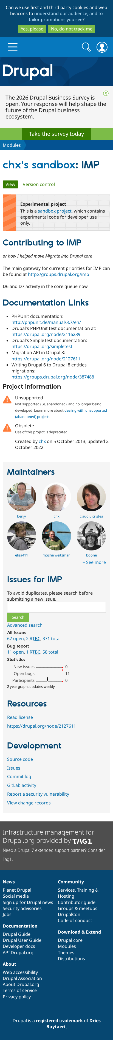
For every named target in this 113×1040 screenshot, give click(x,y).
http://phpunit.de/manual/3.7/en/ (46, 322)
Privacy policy (17, 997)
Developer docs (19, 946)
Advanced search (25, 625)
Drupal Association (22, 978)
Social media (16, 896)
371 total (52, 638)
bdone (91, 555)
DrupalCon (69, 914)
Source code (20, 759)
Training (85, 890)
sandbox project (55, 211)
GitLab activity (21, 785)
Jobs (7, 914)
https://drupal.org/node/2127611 (46, 359)
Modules (12, 145)
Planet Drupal (17, 890)
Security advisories (22, 908)
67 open (15, 638)
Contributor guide (76, 902)
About (9, 964)
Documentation (20, 926)
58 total (50, 652)
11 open (15, 652)
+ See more (94, 562)
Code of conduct (75, 920)
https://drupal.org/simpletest (42, 346)
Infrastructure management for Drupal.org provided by (48, 836)
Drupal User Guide (22, 940)
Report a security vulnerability (38, 794)
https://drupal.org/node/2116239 (46, 334)
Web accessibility (20, 972)
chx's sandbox (39, 165)
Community (71, 882)
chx (42, 441)
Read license (20, 717)
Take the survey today (56, 133)
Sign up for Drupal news (28, 902)
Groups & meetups (77, 908)
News (9, 882)
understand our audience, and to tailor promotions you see (66, 16)
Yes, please (32, 29)
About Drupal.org (21, 984)
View (11, 184)
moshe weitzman (56, 555)
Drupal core (70, 940)
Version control (39, 184)
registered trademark (59, 1021)
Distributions (71, 959)
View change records (29, 803)
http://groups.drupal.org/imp (58, 274)
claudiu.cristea (91, 516)
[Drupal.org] (56, 72)
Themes (66, 952)
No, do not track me (71, 29)
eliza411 (21, 555)
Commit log (19, 776)
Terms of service (20, 990)
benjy (21, 516)
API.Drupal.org (18, 952)
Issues (13, 768)
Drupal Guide (16, 934)
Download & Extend (79, 932)
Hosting (66, 896)
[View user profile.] (21, 510)
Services (66, 890)
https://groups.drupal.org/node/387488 (53, 377)
